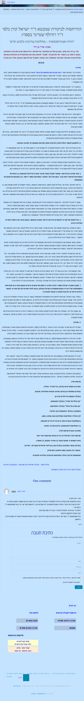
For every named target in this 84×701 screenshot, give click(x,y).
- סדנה (19, 648)
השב (80, 524)
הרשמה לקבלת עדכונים (66, 612)
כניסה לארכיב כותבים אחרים (64, 673)
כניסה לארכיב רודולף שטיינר (38, 673)
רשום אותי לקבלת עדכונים (71, 582)
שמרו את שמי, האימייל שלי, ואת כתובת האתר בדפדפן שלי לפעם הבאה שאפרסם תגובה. (51, 578)
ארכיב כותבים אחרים (28, 628)
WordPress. (38, 694)
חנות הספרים (31, 620)
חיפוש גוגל (33, 612)
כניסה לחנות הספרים (15, 673)
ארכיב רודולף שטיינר (66, 620)
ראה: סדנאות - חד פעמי (23, 651)
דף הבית (72, 605)
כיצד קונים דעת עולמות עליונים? (48, 72)
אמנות (9, 676)
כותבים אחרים (78, 9)
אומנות (72, 628)
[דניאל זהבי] (3, 2)
